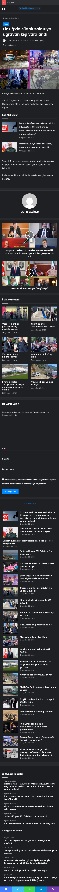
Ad (4, 448)
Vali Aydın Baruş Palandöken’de (10, 355)
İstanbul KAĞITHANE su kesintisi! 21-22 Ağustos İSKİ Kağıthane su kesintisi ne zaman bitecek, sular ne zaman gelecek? (38, 516)
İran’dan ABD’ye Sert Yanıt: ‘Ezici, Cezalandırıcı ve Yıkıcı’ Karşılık (36, 530)
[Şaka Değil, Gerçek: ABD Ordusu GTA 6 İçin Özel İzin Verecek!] (10, 579)
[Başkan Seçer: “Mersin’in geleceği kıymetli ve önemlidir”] (10, 741)
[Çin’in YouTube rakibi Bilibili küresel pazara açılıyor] (10, 567)
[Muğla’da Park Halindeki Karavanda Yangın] (10, 691)
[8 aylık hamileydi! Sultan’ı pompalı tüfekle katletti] (10, 703)
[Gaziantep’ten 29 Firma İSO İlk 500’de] (10, 653)
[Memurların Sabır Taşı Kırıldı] (44, 344)
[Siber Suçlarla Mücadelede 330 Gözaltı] (44, 314)
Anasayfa (9, 18)
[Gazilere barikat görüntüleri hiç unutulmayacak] (15, 314)
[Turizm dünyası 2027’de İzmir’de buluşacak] (10, 555)
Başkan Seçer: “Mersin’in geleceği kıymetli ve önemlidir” (37, 738)
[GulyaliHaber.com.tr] (29, 8)
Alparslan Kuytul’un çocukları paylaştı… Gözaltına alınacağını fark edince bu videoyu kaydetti (36, 752)
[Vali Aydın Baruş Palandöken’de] (15, 344)
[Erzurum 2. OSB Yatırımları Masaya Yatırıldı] (10, 616)
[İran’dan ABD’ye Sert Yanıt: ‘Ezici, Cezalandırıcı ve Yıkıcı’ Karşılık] (9, 147)
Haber (17, 18)
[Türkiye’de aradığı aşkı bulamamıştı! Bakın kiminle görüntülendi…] (10, 727)
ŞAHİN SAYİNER (12, 41)
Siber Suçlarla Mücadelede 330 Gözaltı (43, 325)
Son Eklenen (29, 503)
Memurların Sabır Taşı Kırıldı (42, 355)
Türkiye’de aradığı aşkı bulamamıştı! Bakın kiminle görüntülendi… (33, 726)
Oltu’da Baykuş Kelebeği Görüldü (36, 711)
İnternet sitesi (8, 469)
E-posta (6, 459)
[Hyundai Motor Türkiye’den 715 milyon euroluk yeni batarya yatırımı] (15, 371)
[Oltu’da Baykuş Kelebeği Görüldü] (10, 715)
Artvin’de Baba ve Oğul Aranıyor (42, 383)
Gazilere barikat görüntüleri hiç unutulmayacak (10, 327)
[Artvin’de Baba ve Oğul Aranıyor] (44, 371)
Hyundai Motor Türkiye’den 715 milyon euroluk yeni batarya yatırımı (13, 386)
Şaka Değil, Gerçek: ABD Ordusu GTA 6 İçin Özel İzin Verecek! (36, 577)
